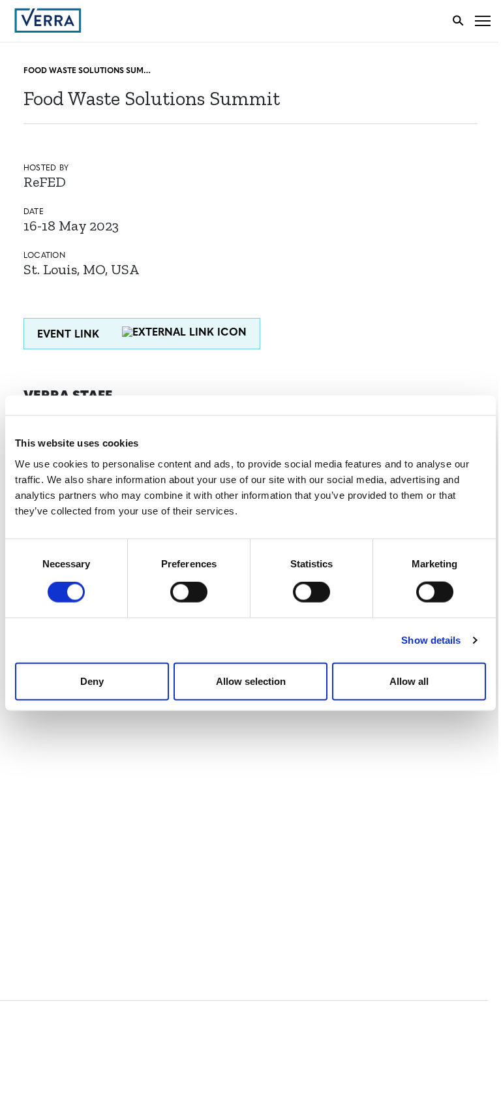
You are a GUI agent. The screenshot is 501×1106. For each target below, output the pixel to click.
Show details (431, 640)
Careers (35, 750)
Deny (92, 680)
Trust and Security (62, 897)
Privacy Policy (51, 872)
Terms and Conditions (70, 824)
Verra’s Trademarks (63, 774)
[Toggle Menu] (483, 20)
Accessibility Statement (73, 848)
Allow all (409, 680)
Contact (37, 725)
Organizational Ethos (70, 798)
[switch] (188, 592)
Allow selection (251, 680)
